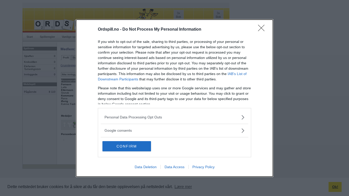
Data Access (174, 167)
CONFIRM (127, 146)
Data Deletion (146, 167)
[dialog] (174, 98)
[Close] (263, 29)
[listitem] (174, 117)
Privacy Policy (203, 167)
